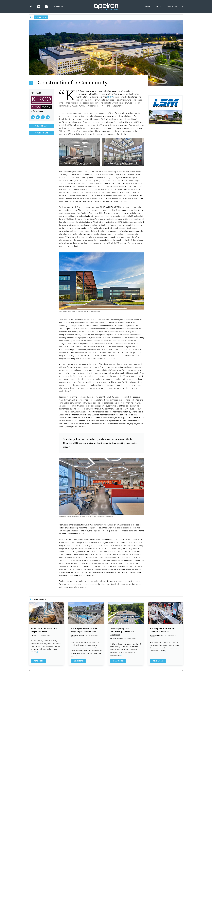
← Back (41, 17)
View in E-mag (41, 126)
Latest (147, 7)
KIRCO (110, 97)
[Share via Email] (48, 117)
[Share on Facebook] (43, 117)
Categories (172, 7)
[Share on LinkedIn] (33, 117)
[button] (144, 669)
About (158, 7)
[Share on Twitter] (38, 117)
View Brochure (41, 133)
